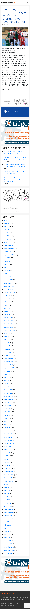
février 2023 (8, 352)
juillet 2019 (7, 487)
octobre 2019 (8, 478)
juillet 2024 (7, 299)
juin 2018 (7, 528)
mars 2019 (7, 500)
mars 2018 (7, 537)
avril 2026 (7, 233)
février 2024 (8, 314)
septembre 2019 (9, 481)
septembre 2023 (9, 330)
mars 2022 (7, 387)
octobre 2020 (8, 440)
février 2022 (8, 390)
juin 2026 (7, 226)
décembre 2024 (9, 283)
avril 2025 (7, 270)
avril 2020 (7, 459)
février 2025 (8, 277)
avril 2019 (7, 497)
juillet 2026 (7, 223)
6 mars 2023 (5, 24)
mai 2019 (6, 493)
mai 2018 (6, 531)
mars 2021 (7, 424)
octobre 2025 (8, 251)
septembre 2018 (9, 519)
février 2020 (8, 465)
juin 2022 (7, 377)
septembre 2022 (9, 368)
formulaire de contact (7, 600)
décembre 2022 (9, 358)
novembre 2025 (9, 248)
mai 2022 (7, 380)
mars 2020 (7, 462)
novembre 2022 (9, 361)
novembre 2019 (9, 475)
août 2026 (7, 220)
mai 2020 (7, 456)
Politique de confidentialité (8, 605)
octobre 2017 (8, 553)
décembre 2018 (9, 509)
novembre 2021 (9, 399)
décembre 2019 (9, 471)
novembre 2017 (9, 550)
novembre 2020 (9, 437)
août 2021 (7, 409)
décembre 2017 (9, 547)
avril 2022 (7, 383)
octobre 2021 (8, 402)
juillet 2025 (7, 261)
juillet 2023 (7, 336)
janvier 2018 (8, 544)
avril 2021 (7, 421)
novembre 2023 (9, 324)
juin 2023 (7, 339)
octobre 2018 (8, 515)
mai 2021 (6, 418)
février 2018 (8, 541)
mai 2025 (6, 267)
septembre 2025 (9, 255)
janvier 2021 (8, 431)
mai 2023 (7, 343)
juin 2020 (7, 453)
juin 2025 (7, 264)
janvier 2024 (8, 317)
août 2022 (7, 371)
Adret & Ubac (23, 607)
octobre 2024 (8, 289)
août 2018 (7, 522)
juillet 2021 (7, 412)
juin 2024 (7, 302)
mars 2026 (7, 236)
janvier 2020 (8, 468)
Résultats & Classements (16, 112)
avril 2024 (7, 308)
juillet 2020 (7, 449)
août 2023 (7, 333)
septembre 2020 (9, 443)
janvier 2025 (8, 280)
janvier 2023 (8, 355)
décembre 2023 (9, 321)
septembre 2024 (9, 292)
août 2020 (7, 446)
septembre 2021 (9, 405)
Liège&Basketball (7, 2)
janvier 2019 (8, 506)
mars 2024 (7, 311)
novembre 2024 (9, 286)
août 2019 (7, 484)
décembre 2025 (9, 245)
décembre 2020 (9, 434)
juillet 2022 (7, 374)
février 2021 (8, 427)
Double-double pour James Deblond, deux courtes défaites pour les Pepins (14, 179)
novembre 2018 (9, 512)
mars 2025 (7, 273)
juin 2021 (7, 415)
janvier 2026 (8, 242)
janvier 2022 (8, 393)
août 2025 (7, 258)
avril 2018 (7, 534)
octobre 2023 (8, 327)
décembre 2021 (9, 396)
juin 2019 (7, 490)
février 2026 (8, 239)
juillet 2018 (7, 525)
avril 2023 (7, 346)
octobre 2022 (8, 365)
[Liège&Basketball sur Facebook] (2, 596)
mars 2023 (7, 349)
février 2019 (8, 503)
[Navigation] (27, 2)
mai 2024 (7, 305)
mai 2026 (6, 229)
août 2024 (7, 295)
